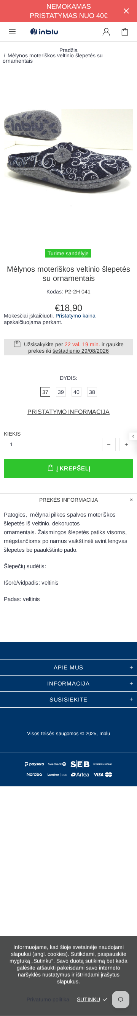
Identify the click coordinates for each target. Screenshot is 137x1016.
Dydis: (68, 378)
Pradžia (68, 50)
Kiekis (12, 434)
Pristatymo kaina (76, 316)
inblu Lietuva (44, 32)
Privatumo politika (48, 999)
